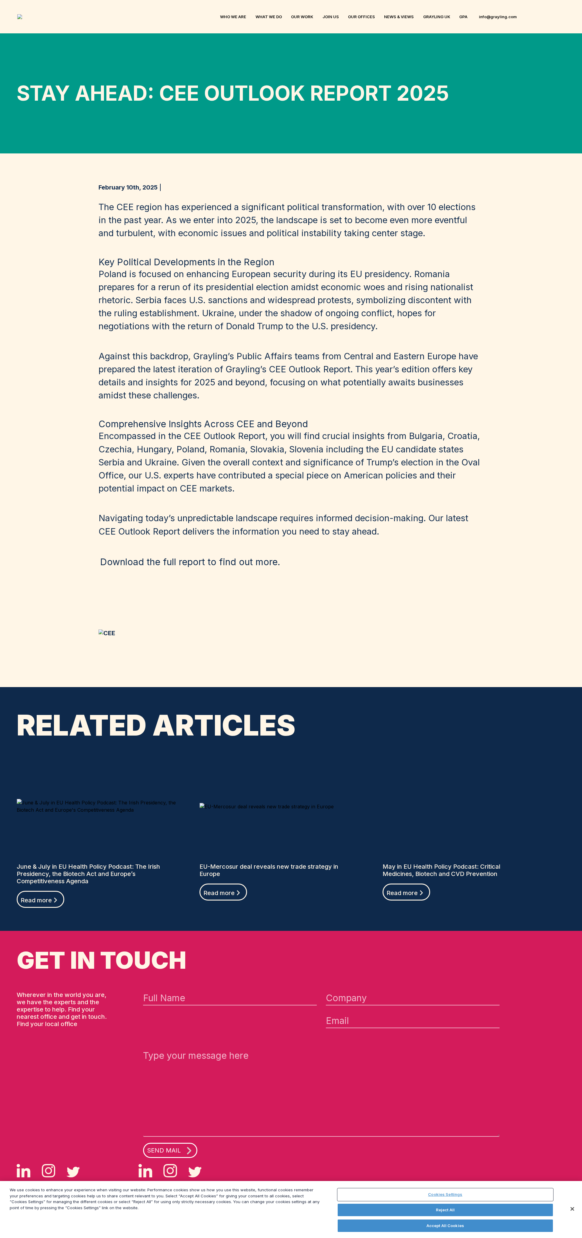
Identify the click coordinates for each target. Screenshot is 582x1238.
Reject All (445, 1209)
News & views (399, 16)
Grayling (21, 16)
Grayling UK (436, 16)
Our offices (361, 16)
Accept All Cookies (445, 1225)
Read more (36, 900)
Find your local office (47, 1024)
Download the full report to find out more (189, 561)
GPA (463, 16)
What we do (269, 16)
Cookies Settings (445, 1194)
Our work (302, 16)
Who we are (233, 16)
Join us (331, 16)
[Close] (572, 1209)
